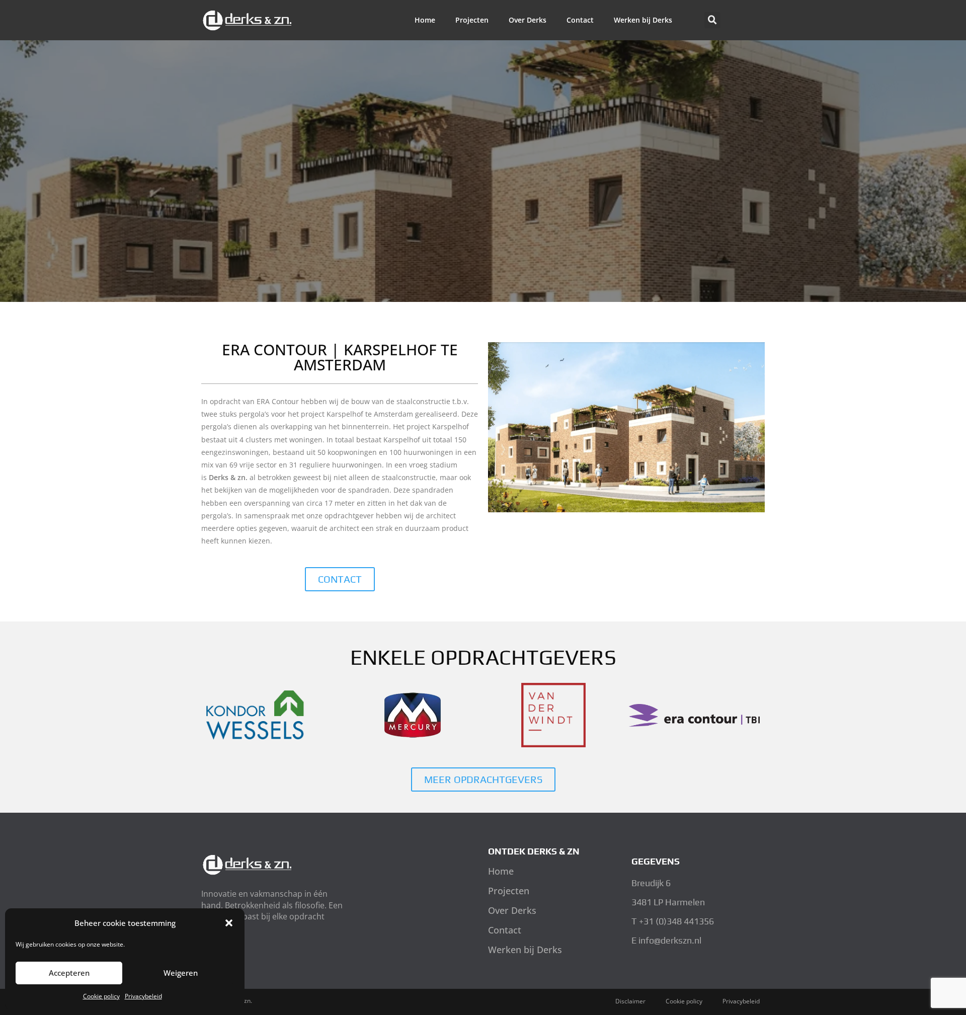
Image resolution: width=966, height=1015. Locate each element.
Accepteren (69, 973)
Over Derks (527, 20)
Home (425, 20)
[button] (229, 923)
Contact (580, 20)
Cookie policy (101, 996)
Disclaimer (630, 1001)
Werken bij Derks (643, 20)
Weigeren (181, 973)
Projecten (472, 20)
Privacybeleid (143, 996)
